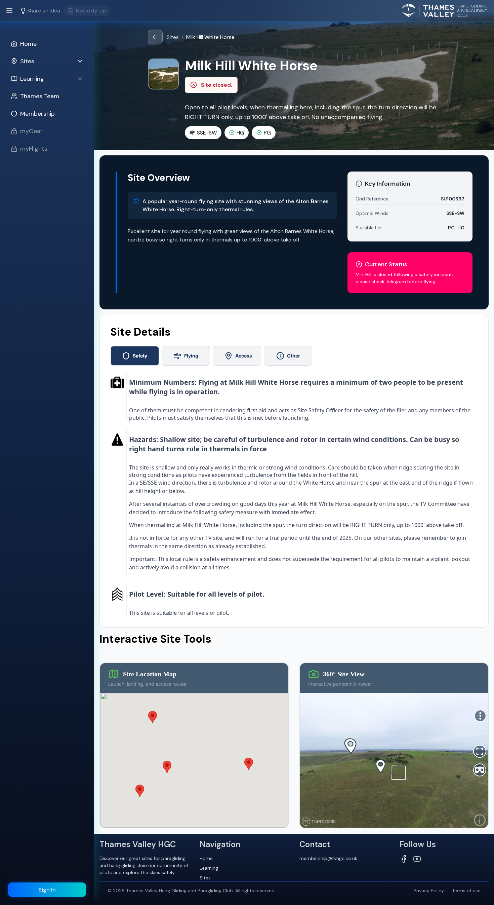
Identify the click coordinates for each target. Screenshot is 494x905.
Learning (209, 868)
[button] (248, 764)
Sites (173, 37)
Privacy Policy (429, 891)
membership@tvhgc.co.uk (328, 858)
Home (206, 858)
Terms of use (466, 891)
